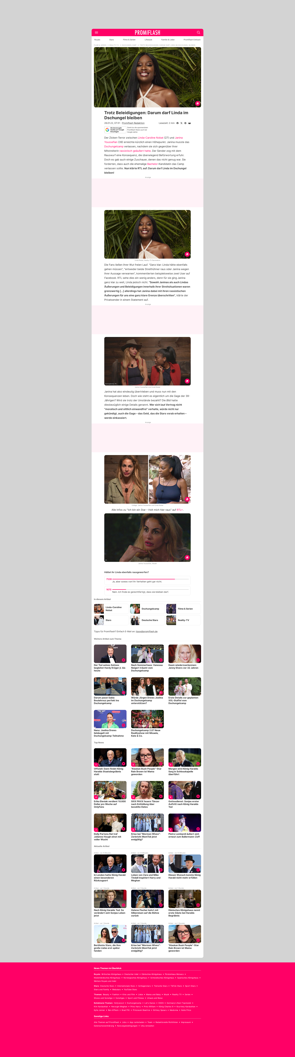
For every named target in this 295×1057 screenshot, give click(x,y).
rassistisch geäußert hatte (135, 150)
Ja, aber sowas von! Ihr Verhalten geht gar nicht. (137, 581)
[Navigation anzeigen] (96, 32)
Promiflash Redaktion (133, 123)
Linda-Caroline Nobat (150, 137)
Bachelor (152, 163)
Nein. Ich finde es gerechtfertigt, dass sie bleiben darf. (140, 592)
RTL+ (180, 509)
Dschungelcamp (113, 146)
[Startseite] (147, 32)
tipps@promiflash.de (147, 631)
